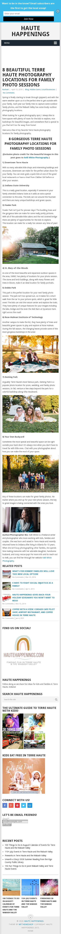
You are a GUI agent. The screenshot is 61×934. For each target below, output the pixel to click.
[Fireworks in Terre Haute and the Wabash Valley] (49, 887)
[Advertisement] (30, 53)
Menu (7, 43)
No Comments (8, 93)
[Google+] (11, 805)
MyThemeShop (26, 924)
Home (30, 931)
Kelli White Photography (35, 157)
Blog (27, 89)
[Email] (29, 805)
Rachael (5, 89)
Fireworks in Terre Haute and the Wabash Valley (25, 855)
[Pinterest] (17, 805)
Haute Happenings (30, 31)
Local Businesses (48, 89)
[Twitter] (23, 805)
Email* (5, 818)
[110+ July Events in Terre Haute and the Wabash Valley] (30, 887)
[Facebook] (4, 805)
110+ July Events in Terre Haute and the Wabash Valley (29, 852)
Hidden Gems (35, 89)
